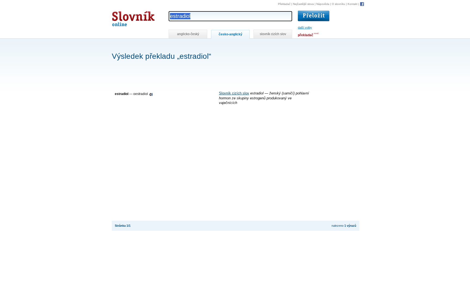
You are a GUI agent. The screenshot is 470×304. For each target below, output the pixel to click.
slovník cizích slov (273, 34)
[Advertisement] (211, 46)
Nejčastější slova (303, 3)
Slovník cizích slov (234, 93)
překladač (305, 35)
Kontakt (352, 3)
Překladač (284, 3)
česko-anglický (230, 34)
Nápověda (322, 3)
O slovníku (338, 3)
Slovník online (123, 17)
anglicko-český (188, 34)
